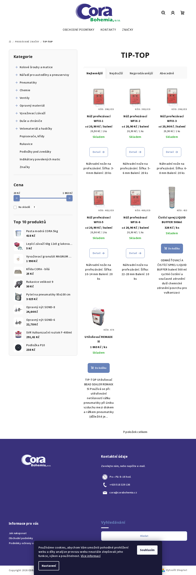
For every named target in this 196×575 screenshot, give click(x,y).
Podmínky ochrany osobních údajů (29, 543)
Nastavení (49, 566)
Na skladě (27, 207)
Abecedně (167, 73)
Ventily (25, 98)
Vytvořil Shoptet (176, 570)
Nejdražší (116, 73)
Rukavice (26, 144)
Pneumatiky (28, 82)
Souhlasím (147, 550)
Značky (25, 167)
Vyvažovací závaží (33, 113)
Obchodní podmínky (21, 538)
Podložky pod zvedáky (35, 152)
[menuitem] (78, 29)
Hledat (144, 536)
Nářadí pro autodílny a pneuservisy (44, 75)
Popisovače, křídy (32, 136)
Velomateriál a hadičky (36, 129)
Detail (96, 152)
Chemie (25, 90)
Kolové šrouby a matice (36, 67)
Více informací (91, 556)
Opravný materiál (32, 105)
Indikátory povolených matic (40, 159)
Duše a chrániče (31, 121)
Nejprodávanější (141, 73)
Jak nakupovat (18, 533)
